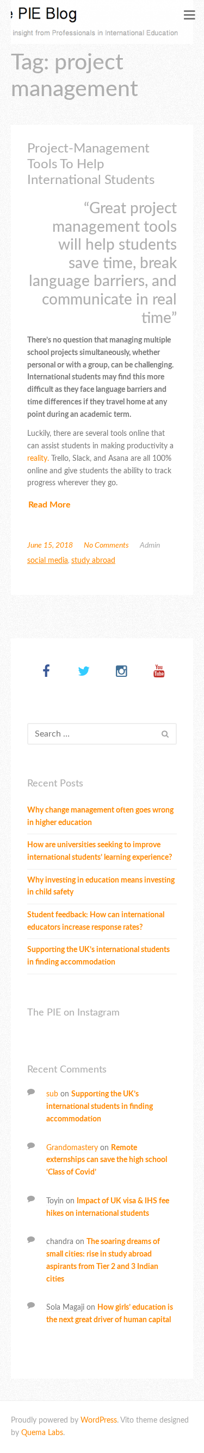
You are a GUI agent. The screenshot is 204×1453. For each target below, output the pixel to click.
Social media (47, 560)
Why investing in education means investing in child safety (101, 887)
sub (52, 1094)
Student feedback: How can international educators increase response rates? (95, 921)
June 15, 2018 (50, 545)
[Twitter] (84, 672)
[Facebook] (46, 672)
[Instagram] (121, 672)
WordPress (99, 1420)
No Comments (106, 545)
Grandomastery (72, 1148)
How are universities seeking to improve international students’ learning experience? (99, 851)
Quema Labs (42, 1433)
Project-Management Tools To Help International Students (90, 164)
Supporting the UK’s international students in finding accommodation (98, 956)
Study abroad (93, 560)
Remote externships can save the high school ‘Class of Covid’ (106, 1160)
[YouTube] (159, 672)
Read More (49, 504)
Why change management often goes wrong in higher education (100, 817)
